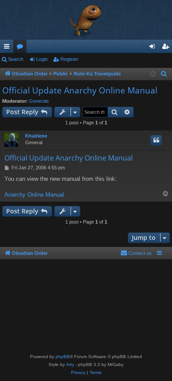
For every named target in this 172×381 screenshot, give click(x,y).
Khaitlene (36, 135)
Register (69, 59)
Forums (21, 48)
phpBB (63, 356)
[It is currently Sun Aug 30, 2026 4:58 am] (153, 74)
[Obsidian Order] (86, 20)
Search (15, 59)
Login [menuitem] (154, 48)
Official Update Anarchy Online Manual (79, 90)
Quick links (8, 48)
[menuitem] (164, 74)
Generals (39, 101)
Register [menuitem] (167, 48)
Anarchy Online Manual (34, 194)
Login (42, 59)
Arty (70, 364)
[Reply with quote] (156, 140)
